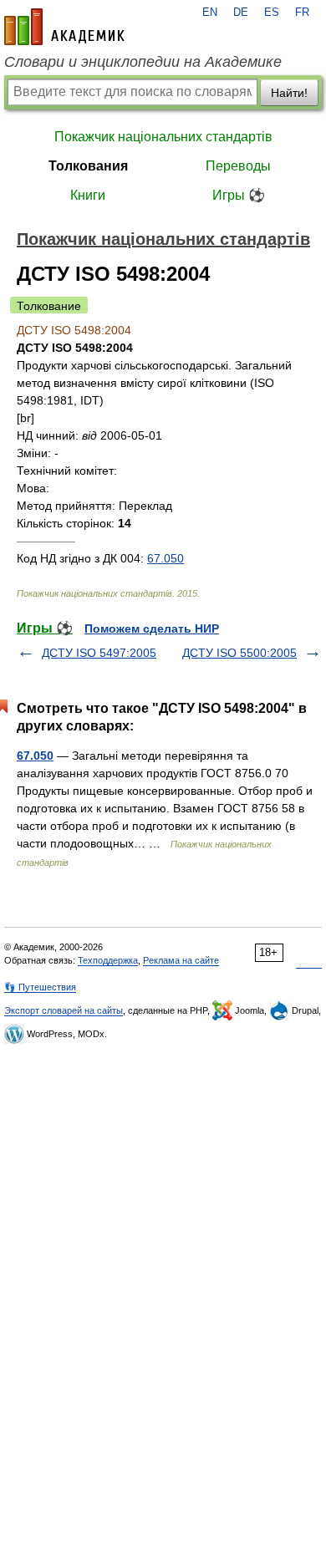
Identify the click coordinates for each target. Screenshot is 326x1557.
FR (302, 12)
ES (271, 12)
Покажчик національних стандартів (163, 137)
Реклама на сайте (181, 960)
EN (209, 12)
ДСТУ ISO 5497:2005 (99, 652)
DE (240, 12)
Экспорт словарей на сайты (63, 1010)
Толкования (88, 166)
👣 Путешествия (40, 987)
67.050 (165, 558)
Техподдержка (108, 960)
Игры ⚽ (238, 195)
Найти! (289, 92)
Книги (87, 195)
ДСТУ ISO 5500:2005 (239, 652)
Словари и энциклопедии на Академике (143, 61)
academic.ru (64, 26)
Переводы (238, 166)
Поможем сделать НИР (151, 628)
